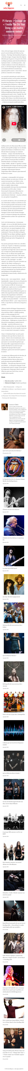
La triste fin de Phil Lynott (10, 568)
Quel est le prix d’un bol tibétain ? (12, 451)
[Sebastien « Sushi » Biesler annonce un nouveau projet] (14, 889)
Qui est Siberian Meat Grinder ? (11, 773)
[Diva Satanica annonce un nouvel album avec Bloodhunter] (14, 859)
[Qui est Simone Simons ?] (14, 652)
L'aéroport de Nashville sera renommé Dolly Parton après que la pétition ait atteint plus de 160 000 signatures (13, 990)
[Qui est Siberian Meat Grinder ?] (14, 770)
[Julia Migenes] (8, 5)
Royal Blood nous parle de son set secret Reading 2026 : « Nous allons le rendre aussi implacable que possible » (14, 925)
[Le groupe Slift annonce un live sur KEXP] (14, 829)
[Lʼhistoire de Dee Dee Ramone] (14, 506)
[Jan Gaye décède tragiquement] (14, 593)
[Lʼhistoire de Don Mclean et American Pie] (14, 535)
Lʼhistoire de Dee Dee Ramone (11, 509)
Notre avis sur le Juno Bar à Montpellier (14, 714)
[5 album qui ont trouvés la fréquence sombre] (14, 739)
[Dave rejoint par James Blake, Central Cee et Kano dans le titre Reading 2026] (14, 1017)
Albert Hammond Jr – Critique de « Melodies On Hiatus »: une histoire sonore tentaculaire (13, 389)
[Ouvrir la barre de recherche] (21, 5)
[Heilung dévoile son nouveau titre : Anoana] (14, 681)
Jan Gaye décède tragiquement (11, 597)
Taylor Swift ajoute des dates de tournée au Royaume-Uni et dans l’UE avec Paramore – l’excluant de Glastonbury (13, 396)
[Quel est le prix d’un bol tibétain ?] (14, 447)
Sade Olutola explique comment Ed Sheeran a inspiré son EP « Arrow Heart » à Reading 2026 (14, 957)
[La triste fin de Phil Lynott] (14, 565)
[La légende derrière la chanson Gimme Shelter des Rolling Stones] (14, 476)
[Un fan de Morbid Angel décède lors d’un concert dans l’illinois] (14, 798)
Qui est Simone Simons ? (9, 655)
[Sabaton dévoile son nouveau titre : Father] (14, 622)
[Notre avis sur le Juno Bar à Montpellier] (14, 711)
